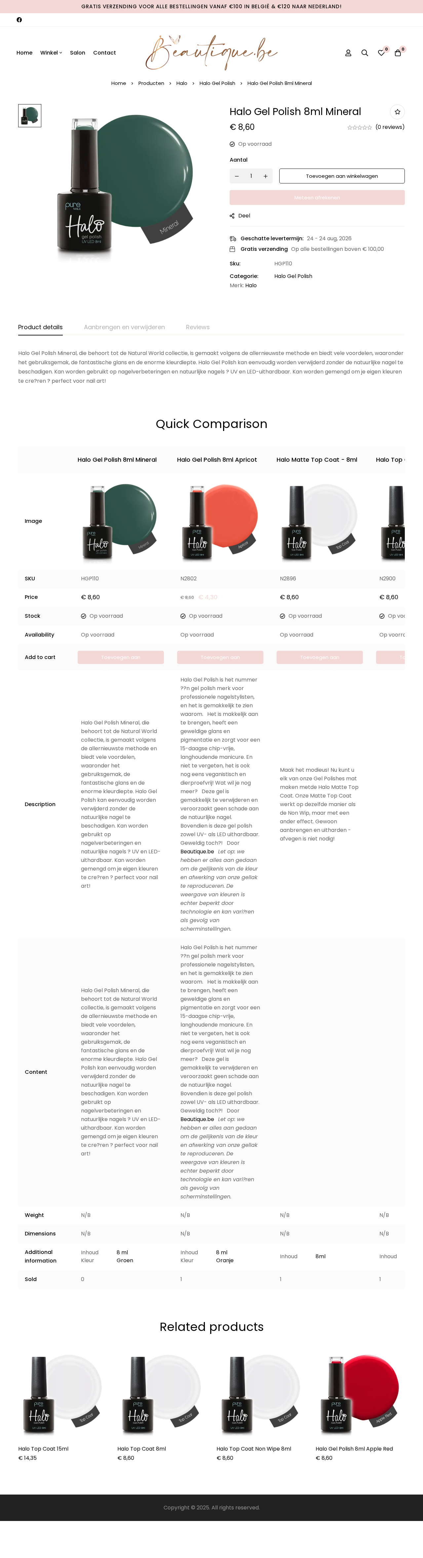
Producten (151, 83)
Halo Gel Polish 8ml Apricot (217, 459)
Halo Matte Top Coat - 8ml (317, 459)
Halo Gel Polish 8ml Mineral (117, 459)
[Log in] (348, 53)
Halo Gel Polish (217, 83)
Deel (244, 215)
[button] (121, 657)
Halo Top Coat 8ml (141, 1449)
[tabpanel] (211, 367)
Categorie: (244, 276)
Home (118, 83)
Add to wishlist (397, 111)
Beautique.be (197, 851)
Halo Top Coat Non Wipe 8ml (253, 1449)
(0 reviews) (390, 127)
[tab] (40, 327)
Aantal (239, 160)
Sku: (235, 263)
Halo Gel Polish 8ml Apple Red (354, 1449)
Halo (181, 83)
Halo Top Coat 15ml (43, 1449)
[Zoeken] (365, 53)
